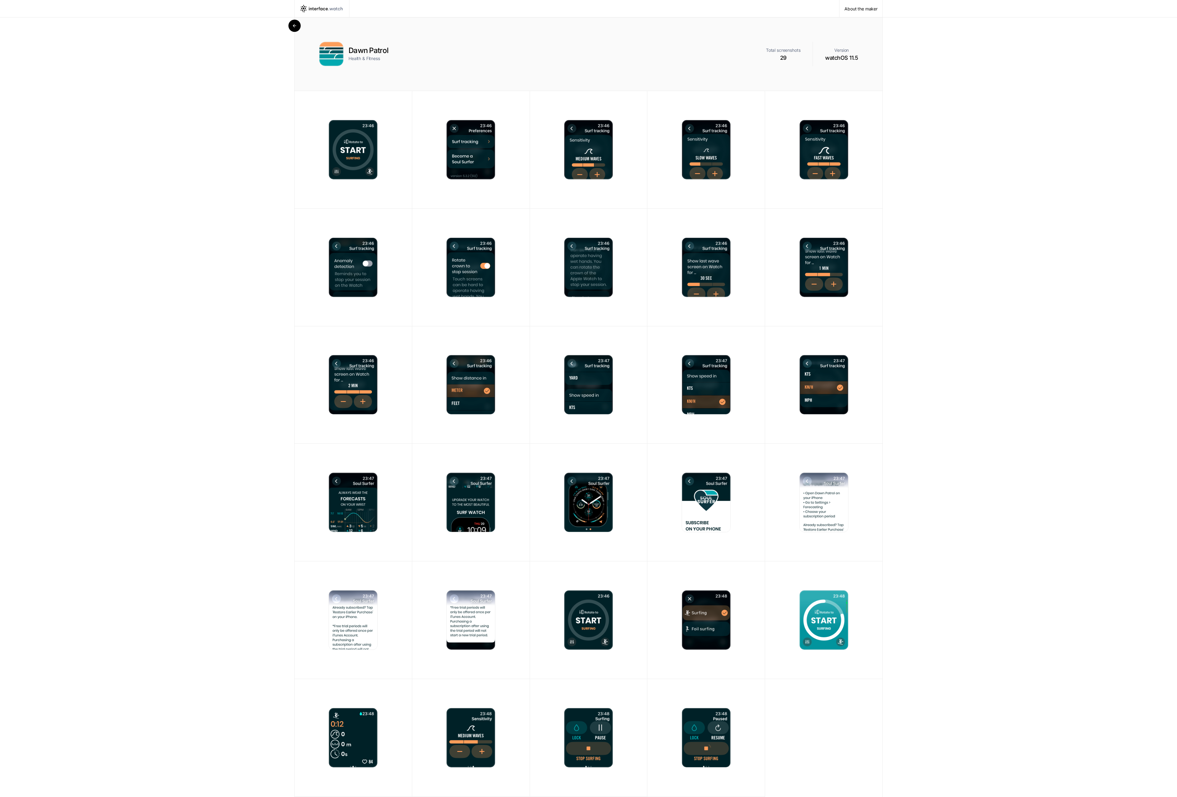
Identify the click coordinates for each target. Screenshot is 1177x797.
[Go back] (294, 26)
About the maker (861, 8)
